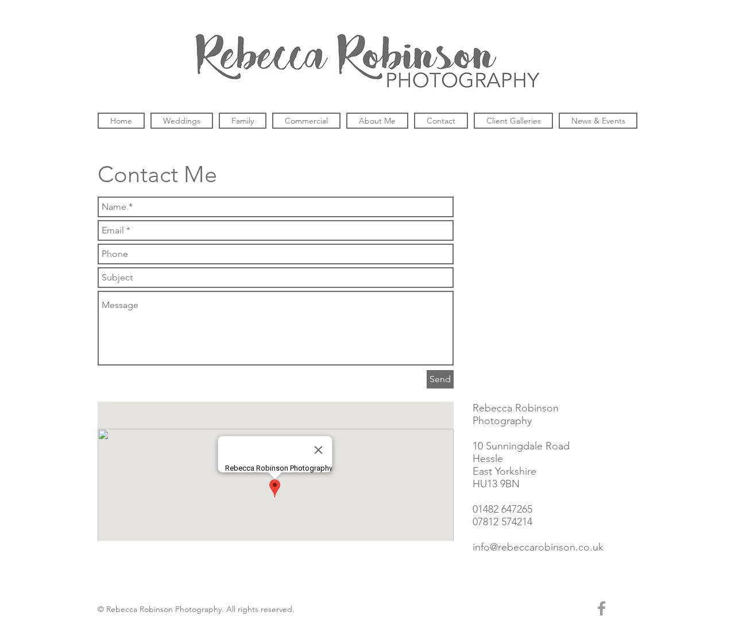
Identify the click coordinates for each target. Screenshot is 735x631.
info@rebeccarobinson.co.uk (538, 547)
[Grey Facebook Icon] (601, 608)
